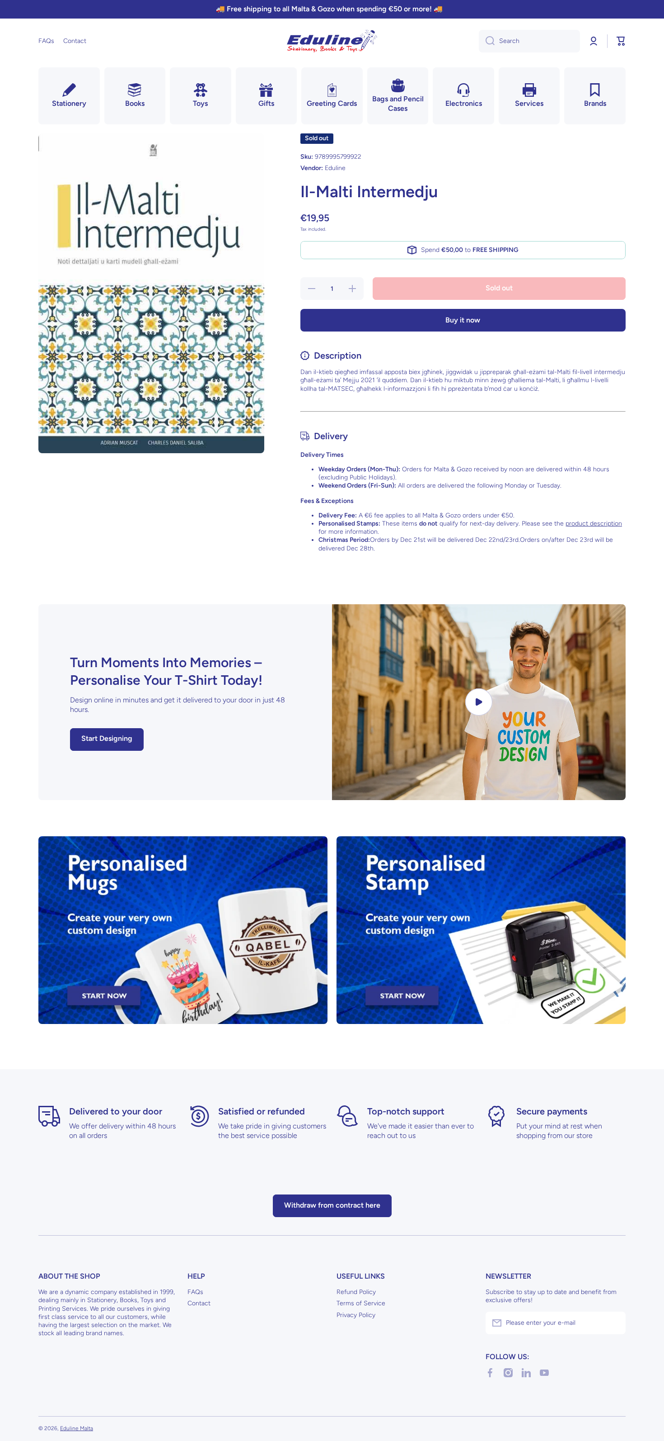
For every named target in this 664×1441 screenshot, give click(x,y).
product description (594, 523)
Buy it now (462, 320)
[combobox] (529, 41)
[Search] (487, 41)
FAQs (195, 1292)
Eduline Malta (76, 1428)
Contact (198, 1303)
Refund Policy (356, 1292)
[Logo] (332, 41)
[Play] (479, 702)
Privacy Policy (356, 1315)
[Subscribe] (614, 1323)
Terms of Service (361, 1303)
